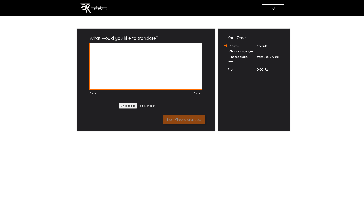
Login (273, 8)
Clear (92, 93)
